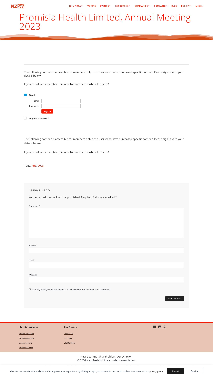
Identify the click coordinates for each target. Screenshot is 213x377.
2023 (41, 165)
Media (199, 6)
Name (32, 245)
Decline (194, 371)
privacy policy (156, 371)
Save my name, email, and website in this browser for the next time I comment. (71, 289)
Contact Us (68, 333)
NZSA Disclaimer (26, 347)
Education (161, 6)
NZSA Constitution (26, 333)
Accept (175, 371)
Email (32, 260)
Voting (91, 6)
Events (104, 6)
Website (33, 274)
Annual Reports (25, 343)
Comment (34, 206)
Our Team (68, 338)
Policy (185, 6)
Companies (141, 6)
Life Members (69, 343)
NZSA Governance (26, 338)
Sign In (47, 111)
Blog (174, 6)
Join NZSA (75, 6)
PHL (33, 165)
